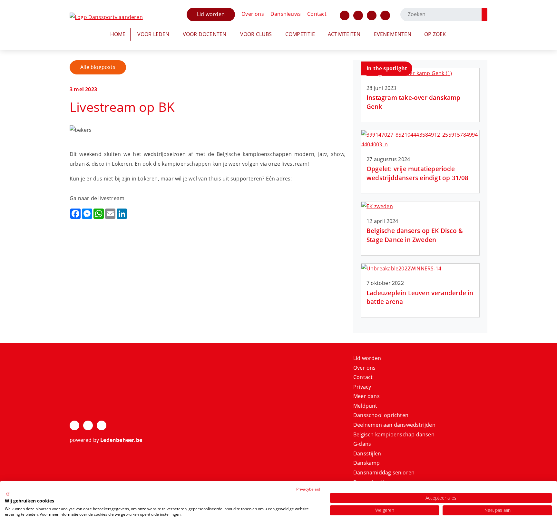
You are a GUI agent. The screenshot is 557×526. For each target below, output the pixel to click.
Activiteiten (344, 34)
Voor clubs (256, 34)
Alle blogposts (97, 67)
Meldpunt (365, 405)
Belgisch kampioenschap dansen (394, 434)
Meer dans (366, 396)
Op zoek (435, 34)
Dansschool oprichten (380, 415)
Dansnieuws (285, 13)
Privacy (362, 386)
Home (118, 34)
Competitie (300, 34)
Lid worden (211, 14)
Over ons (252, 13)
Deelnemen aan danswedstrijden (394, 424)
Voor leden (153, 34)
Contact (317, 13)
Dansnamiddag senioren (384, 472)
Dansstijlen (367, 453)
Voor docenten (205, 34)
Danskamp (366, 462)
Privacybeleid (308, 489)
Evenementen (392, 34)
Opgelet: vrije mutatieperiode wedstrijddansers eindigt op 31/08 (417, 173)
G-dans (362, 443)
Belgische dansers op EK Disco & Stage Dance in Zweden (414, 235)
